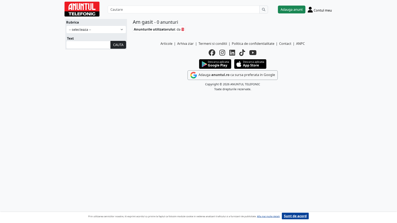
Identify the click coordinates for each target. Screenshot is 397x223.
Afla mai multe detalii (268, 216)
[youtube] (253, 53)
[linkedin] (232, 53)
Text (70, 38)
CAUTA (118, 45)
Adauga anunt (292, 9)
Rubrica (72, 22)
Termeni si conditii (212, 43)
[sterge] (182, 29)
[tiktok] (242, 53)
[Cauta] (263, 9)
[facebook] (212, 53)
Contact (285, 43)
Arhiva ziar (185, 43)
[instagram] (222, 53)
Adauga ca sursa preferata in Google (236, 74)
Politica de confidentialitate (253, 43)
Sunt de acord (295, 216)
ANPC (300, 43)
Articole (166, 43)
